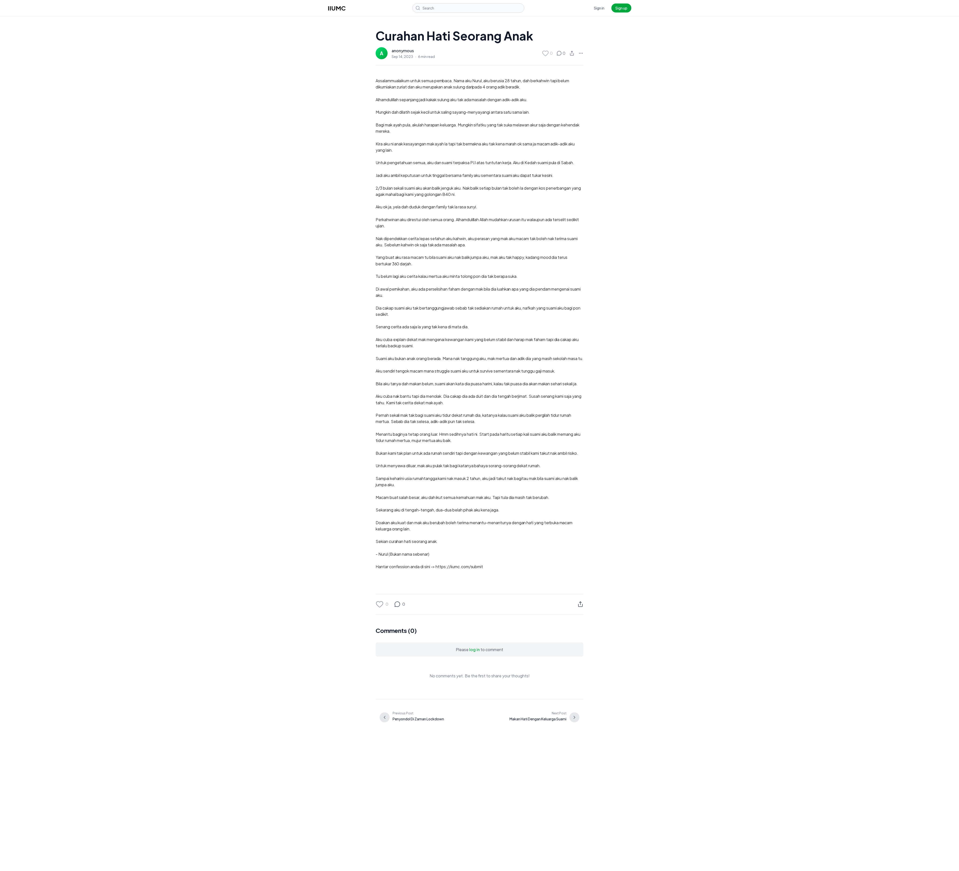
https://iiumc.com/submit (459, 566)
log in (474, 649)
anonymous (403, 50)
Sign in (599, 8)
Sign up (621, 8)
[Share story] (571, 53)
